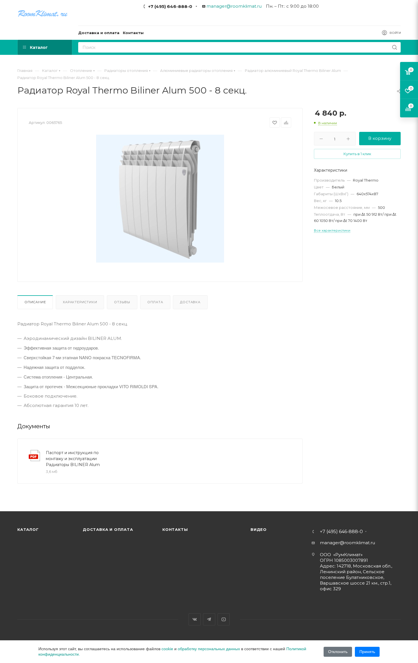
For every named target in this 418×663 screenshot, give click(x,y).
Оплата (155, 302)
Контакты (175, 529)
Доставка (190, 302)
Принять (367, 651)
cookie (167, 649)
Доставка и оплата (108, 529)
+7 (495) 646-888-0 (170, 6)
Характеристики (80, 302)
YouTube (224, 619)
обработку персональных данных (209, 649)
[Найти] (394, 47)
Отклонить (337, 651)
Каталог (28, 529)
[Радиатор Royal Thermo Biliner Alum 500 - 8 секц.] (160, 199)
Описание (35, 302)
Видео (259, 529)
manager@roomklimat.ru (234, 6)
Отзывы (122, 302)
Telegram (209, 619)
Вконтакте (195, 619)
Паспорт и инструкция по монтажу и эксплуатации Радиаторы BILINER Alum (73, 458)
